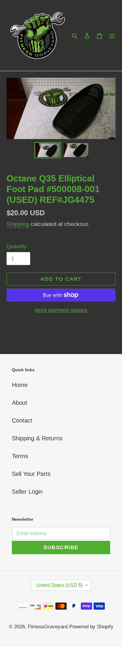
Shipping (18, 224)
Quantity (16, 246)
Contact (22, 420)
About (19, 402)
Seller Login (27, 491)
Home (20, 385)
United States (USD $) (59, 585)
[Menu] (112, 35)
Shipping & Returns (37, 438)
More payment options (61, 310)
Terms (20, 456)
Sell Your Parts (31, 474)
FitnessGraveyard (48, 627)
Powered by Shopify (91, 627)
